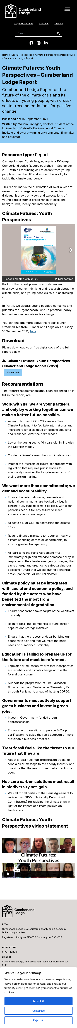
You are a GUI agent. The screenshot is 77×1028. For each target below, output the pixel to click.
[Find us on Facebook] (31, 43)
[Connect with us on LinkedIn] (46, 43)
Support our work (23, 23)
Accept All (38, 1001)
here (33, 331)
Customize (38, 1010)
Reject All (38, 1020)
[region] (38, 997)
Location (44, 23)
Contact (59, 23)
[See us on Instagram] (38, 43)
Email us (6, 956)
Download (13, 372)
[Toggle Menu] (67, 9)
